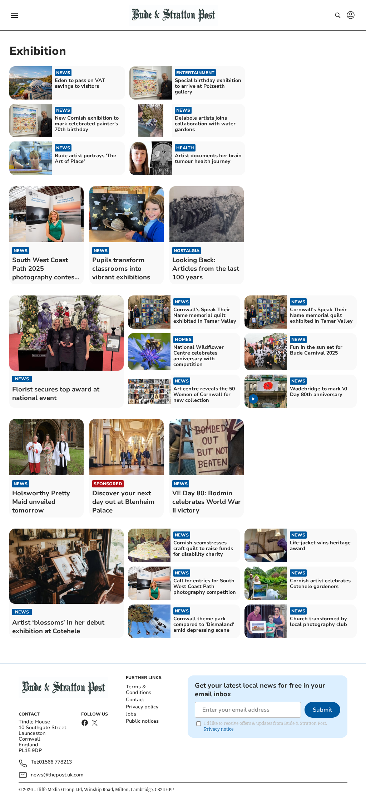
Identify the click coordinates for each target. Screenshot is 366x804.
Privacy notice (218, 729)
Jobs (131, 714)
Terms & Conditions (138, 689)
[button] (14, 15)
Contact (135, 699)
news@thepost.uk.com (57, 774)
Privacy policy (142, 706)
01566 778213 (55, 762)
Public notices (142, 721)
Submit (322, 710)
